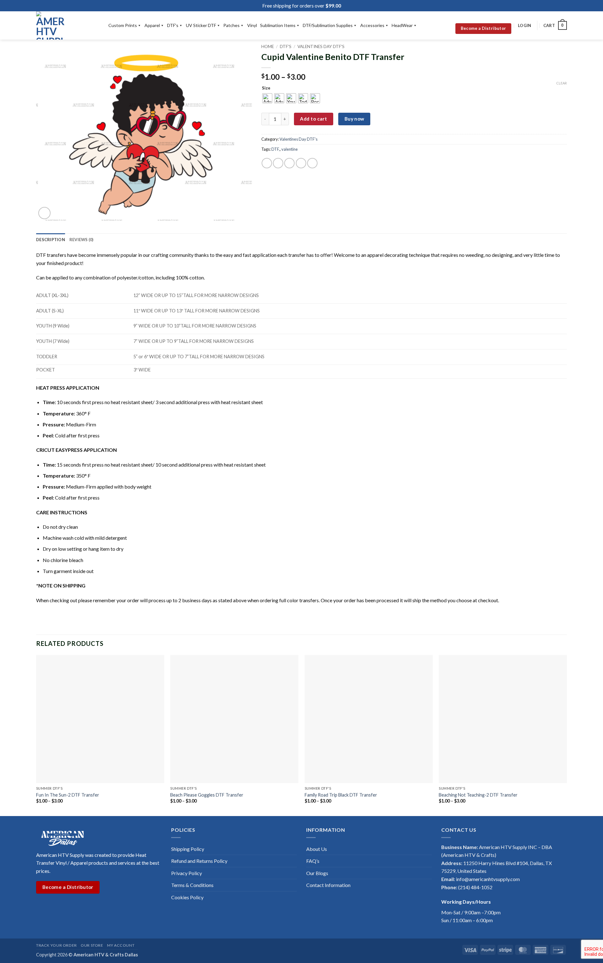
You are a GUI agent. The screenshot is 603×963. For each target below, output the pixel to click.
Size (266, 88)
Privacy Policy (186, 873)
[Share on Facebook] (267, 163)
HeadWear (402, 25)
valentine (289, 149)
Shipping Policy (187, 849)
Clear (561, 83)
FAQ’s (312, 861)
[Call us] (70, 907)
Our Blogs (317, 873)
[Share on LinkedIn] (312, 163)
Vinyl (252, 25)
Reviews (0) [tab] (81, 239)
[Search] (446, 25)
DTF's (172, 25)
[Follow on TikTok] (55, 907)
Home (267, 46)
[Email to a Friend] (289, 163)
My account (120, 945)
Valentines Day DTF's (321, 46)
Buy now (354, 119)
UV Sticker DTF (201, 25)
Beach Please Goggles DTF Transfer (206, 795)
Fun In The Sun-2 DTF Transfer (67, 795)
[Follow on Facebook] (39, 907)
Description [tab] (50, 239)
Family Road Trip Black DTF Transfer (341, 795)
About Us (316, 849)
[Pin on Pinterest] (301, 163)
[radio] (267, 98)
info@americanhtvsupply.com (488, 879)
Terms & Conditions (192, 885)
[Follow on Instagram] (47, 907)
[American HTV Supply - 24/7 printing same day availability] (67, 25)
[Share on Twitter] (278, 163)
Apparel (152, 25)
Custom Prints (122, 25)
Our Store (92, 945)
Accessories (372, 25)
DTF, (275, 149)
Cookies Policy (187, 897)
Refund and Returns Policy (199, 861)
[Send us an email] (62, 907)
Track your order (56, 945)
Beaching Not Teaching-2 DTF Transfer (478, 795)
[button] (524, 25)
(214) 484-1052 (475, 887)
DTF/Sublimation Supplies (328, 25)
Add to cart (313, 119)
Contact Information (328, 885)
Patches (231, 25)
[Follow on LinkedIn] (78, 907)
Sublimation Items (278, 25)
